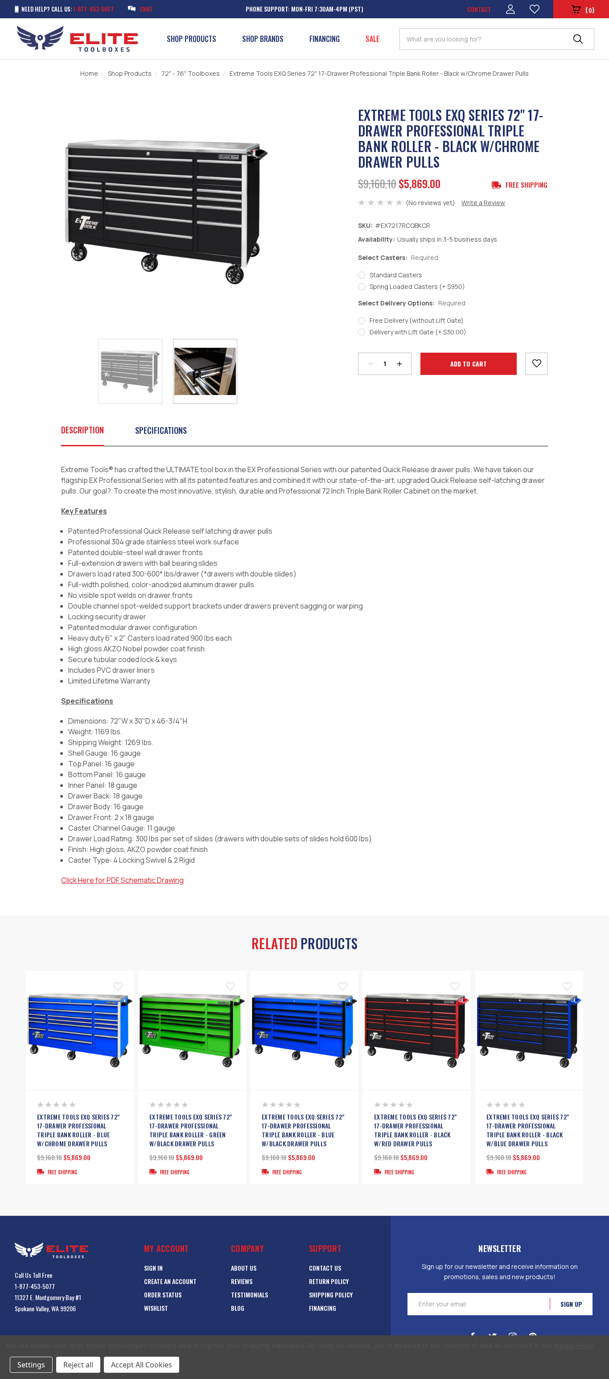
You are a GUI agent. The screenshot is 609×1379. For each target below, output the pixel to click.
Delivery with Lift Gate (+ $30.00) (418, 332)
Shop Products (191, 38)
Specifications (161, 430)
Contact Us (325, 1267)
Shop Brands (263, 38)
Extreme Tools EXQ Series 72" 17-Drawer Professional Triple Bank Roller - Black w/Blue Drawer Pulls (527, 1130)
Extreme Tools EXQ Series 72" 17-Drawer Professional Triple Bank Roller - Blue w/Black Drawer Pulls (303, 1130)
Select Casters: (398, 257)
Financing (324, 38)
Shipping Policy (331, 1294)
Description (82, 430)
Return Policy (329, 1281)
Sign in (153, 1267)
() (589, 9)
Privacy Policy (573, 1345)
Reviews (241, 1281)
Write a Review (483, 202)
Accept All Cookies (141, 1365)
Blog (237, 1308)
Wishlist (156, 1308)
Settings (31, 1365)
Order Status (162, 1294)
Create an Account (170, 1281)
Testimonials (249, 1294)
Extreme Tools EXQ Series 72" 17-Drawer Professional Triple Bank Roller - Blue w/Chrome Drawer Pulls (78, 1130)
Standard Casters (396, 275)
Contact (479, 9)
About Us (243, 1267)
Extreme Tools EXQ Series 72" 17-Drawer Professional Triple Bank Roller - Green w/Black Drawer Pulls (190, 1130)
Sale (372, 38)
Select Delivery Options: (411, 303)
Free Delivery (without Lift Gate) (417, 320)
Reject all (78, 1365)
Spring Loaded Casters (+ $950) (417, 286)
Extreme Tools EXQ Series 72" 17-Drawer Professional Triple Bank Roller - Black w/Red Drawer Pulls (415, 1130)
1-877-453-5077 (35, 1286)
